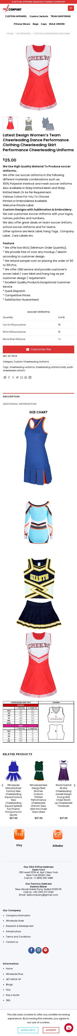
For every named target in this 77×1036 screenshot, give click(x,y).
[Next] (68, 78)
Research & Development (20, 926)
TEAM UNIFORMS (61, 16)
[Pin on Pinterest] (25, 377)
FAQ (8, 989)
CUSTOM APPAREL (16, 16)
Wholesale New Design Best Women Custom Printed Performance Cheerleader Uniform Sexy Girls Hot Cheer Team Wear (38, 798)
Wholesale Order (15, 920)
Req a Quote (13, 995)
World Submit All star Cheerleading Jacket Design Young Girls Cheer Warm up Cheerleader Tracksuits (63, 795)
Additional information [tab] (19, 404)
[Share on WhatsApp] (5, 377)
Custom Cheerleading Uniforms (51, 33)
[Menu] (71, 8)
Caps (44, 24)
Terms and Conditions (18, 936)
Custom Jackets (39, 16)
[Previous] (9, 78)
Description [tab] (11, 396)
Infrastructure (13, 931)
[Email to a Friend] (21, 377)
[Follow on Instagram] (38, 950)
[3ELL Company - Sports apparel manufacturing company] (12, 8)
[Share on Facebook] (9, 377)
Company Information (18, 915)
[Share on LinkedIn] (30, 377)
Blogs (9, 984)
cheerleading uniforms (22, 367)
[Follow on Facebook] (31, 950)
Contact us (12, 942)
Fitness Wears (22, 24)
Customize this (41, 349)
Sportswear (23, 33)
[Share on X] (13, 377)
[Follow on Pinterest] (45, 950)
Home (10, 33)
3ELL (8, 1000)
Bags (35, 24)
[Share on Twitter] (17, 377)
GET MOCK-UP (13, 979)
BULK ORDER (57, 24)
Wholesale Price (14, 974)
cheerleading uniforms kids (51, 367)
